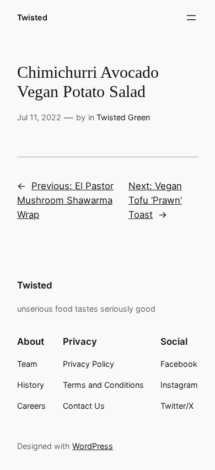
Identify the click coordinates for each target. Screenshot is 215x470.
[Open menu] (191, 17)
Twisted (32, 17)
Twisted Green (123, 117)
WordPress (92, 446)
